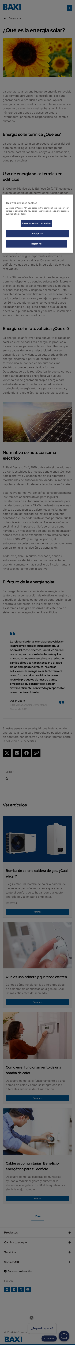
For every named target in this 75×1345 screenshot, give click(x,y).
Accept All (37, 233)
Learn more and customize (36, 223)
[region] (37, 223)
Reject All (36, 243)
